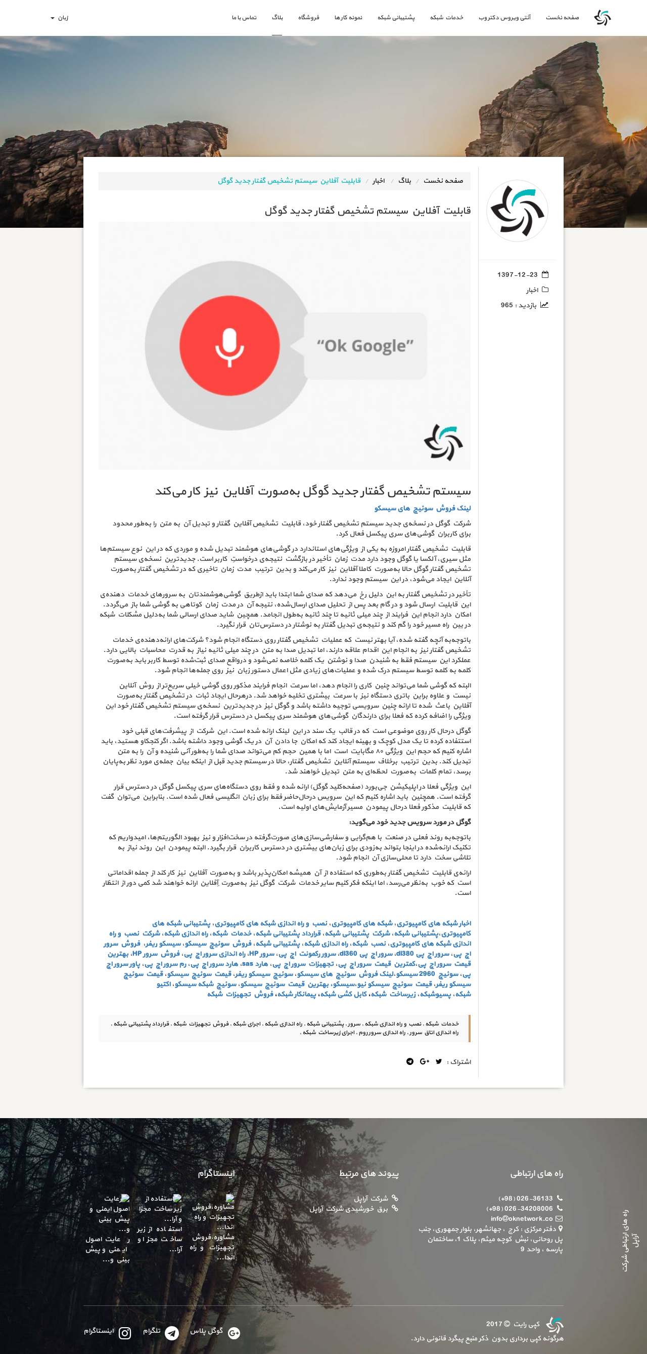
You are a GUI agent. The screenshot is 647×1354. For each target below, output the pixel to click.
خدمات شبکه (446, 17)
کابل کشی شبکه (343, 994)
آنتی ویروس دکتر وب (504, 17)
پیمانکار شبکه (296, 994)
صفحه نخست (558, 17)
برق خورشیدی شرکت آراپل (348, 1209)
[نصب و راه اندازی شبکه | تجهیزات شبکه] (553, 1324)
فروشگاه (308, 17)
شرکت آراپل (370, 1199)
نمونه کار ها (348, 17)
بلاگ (277, 17)
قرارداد (310, 933)
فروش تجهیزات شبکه (240, 994)
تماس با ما (244, 17)
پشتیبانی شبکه (395, 17)
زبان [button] (62, 17)
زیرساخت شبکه (393, 994)
